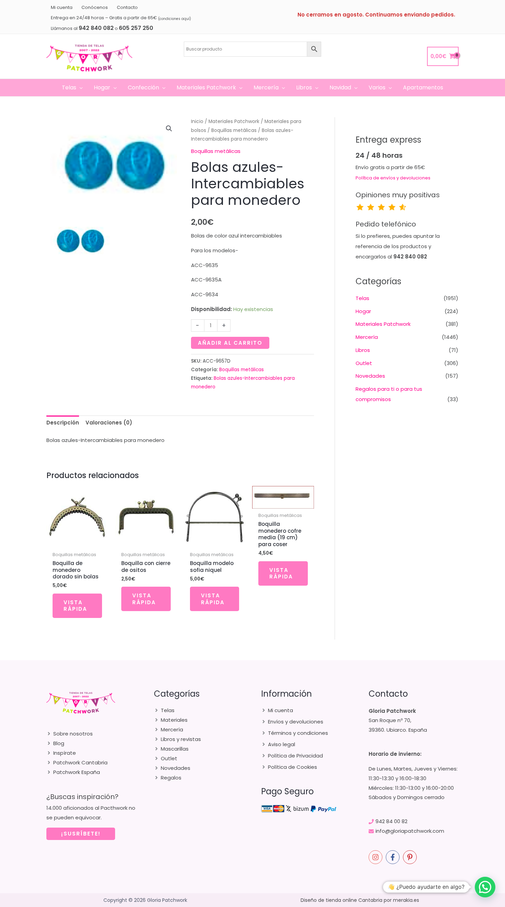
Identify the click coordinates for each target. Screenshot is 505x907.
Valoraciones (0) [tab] (109, 422)
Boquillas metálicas (234, 130)
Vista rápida (75, 606)
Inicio (197, 121)
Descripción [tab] (62, 422)
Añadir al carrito (230, 342)
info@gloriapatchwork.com (409, 830)
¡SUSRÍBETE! (81, 834)
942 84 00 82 (391, 821)
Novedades (370, 375)
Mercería (367, 337)
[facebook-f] (394, 857)
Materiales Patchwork (234, 121)
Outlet (364, 363)
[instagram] (376, 857)
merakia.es (406, 900)
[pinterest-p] (411, 857)
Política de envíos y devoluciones (393, 178)
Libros (363, 350)
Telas (362, 298)
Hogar (363, 311)
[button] (79, 87)
